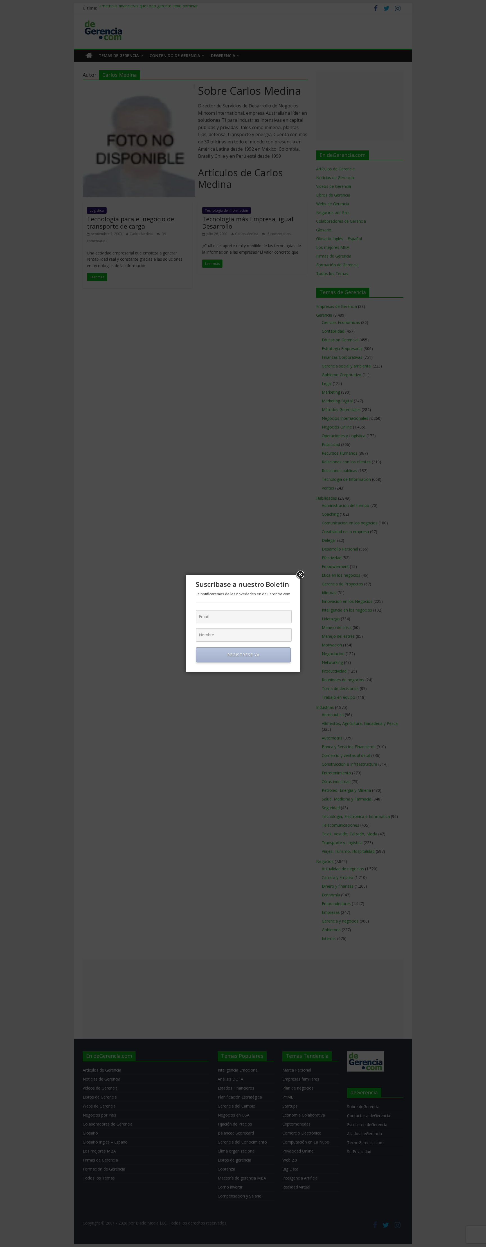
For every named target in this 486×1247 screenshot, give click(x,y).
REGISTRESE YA (243, 654)
